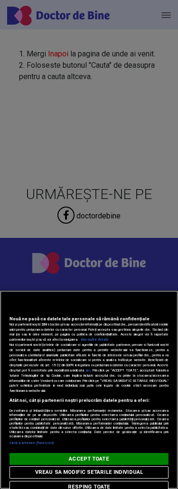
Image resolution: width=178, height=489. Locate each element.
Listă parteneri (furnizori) (31, 443)
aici (87, 370)
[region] (89, 389)
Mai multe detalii (94, 339)
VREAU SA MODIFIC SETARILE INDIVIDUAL (89, 472)
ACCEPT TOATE (89, 459)
